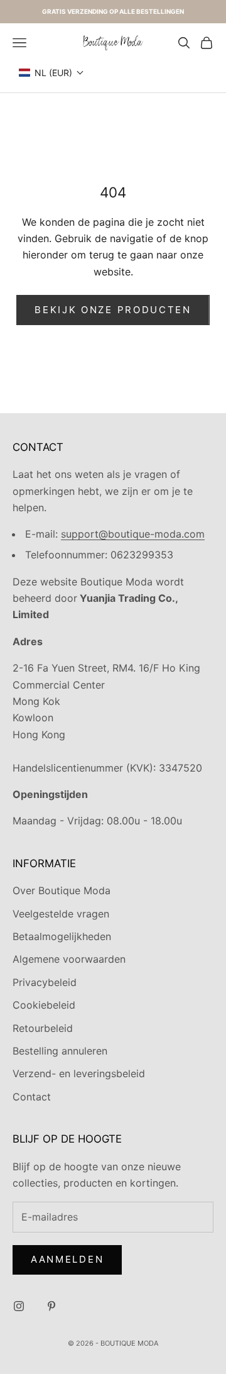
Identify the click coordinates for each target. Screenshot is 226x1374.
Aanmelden (67, 1259)
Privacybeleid (45, 982)
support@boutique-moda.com (133, 534)
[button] (51, 72)
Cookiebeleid (44, 1005)
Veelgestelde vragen (61, 913)
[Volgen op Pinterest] (51, 1306)
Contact (32, 1096)
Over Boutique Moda (61, 890)
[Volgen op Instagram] (19, 1306)
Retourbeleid (43, 1028)
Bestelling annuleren (60, 1050)
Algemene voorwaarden (69, 959)
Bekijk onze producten (113, 310)
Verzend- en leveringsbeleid (79, 1073)
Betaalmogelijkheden (62, 936)
